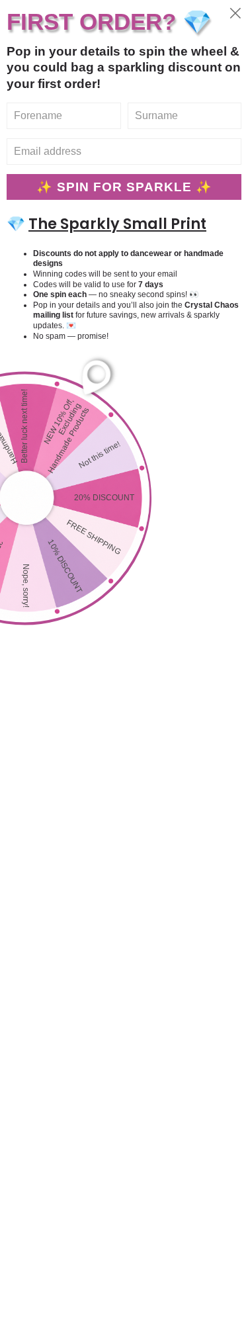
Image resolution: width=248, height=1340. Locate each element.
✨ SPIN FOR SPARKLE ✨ (124, 187)
